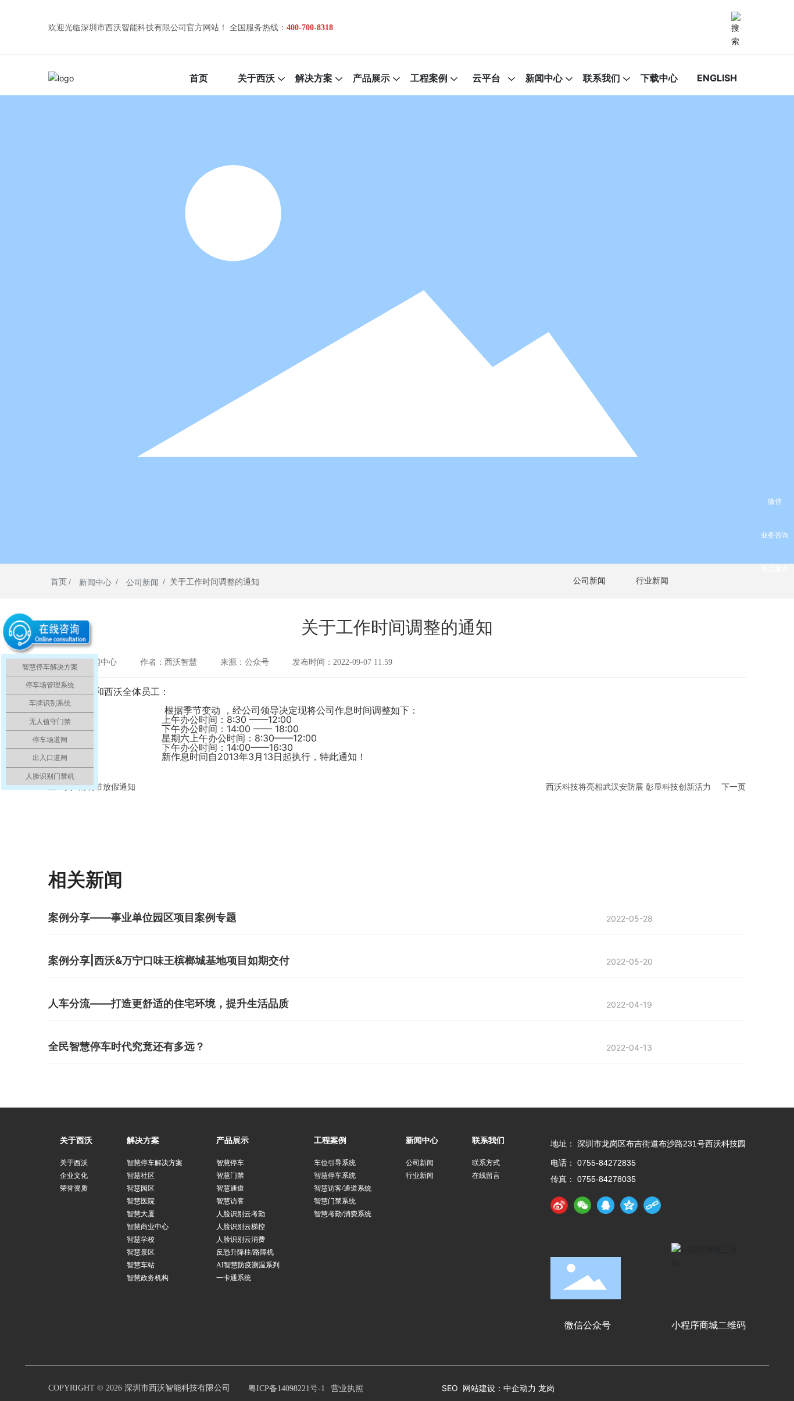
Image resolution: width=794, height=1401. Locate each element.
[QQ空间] (629, 1205)
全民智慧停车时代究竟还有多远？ (126, 1046)
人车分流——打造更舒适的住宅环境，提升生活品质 (168, 1003)
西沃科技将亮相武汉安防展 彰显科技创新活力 (628, 786)
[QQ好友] (605, 1205)
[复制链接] (652, 1205)
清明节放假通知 (106, 786)
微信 (775, 501)
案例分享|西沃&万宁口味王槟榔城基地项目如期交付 (168, 960)
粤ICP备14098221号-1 (286, 1388)
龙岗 (546, 1388)
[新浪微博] (559, 1205)
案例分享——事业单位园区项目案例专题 (142, 917)
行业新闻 (652, 580)
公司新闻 (142, 582)
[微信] (582, 1205)
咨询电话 (775, 602)
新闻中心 (95, 582)
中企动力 (520, 1388)
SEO (450, 1388)
